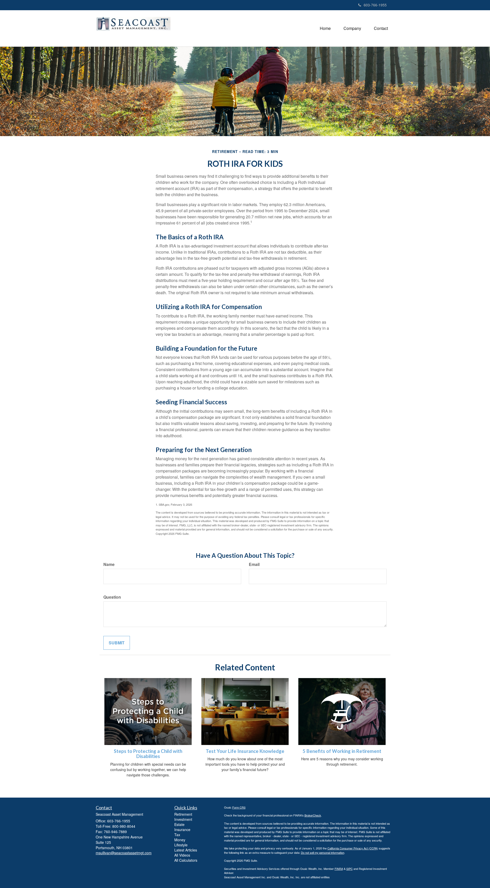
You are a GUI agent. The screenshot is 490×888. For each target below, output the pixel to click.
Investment (183, 819)
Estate (179, 824)
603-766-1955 (375, 4)
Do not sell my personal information (322, 852)
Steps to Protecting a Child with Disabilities (148, 753)
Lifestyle (181, 844)
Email (254, 564)
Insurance (182, 829)
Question (112, 597)
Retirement (183, 814)
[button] (352, 28)
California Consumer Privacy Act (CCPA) (352, 848)
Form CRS (239, 807)
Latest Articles (185, 850)
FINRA (339, 869)
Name (109, 564)
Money (179, 839)
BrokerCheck (312, 815)
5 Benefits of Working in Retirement (342, 751)
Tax (177, 834)
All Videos (182, 855)
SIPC (349, 869)
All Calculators (185, 860)
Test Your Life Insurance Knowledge (245, 751)
